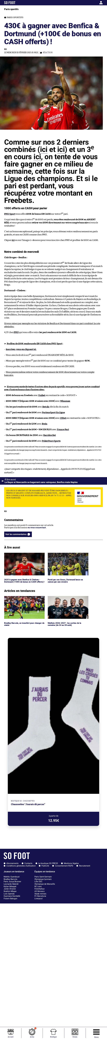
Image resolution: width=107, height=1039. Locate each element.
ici (43, 149)
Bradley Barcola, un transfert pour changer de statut (24, 598)
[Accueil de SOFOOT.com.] (17, 2)
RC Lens (38, 886)
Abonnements (12, 863)
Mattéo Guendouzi (12, 877)
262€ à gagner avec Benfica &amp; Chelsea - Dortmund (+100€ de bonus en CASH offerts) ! (24, 556)
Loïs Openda (9, 894)
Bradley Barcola (10, 879)
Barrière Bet (49, 435)
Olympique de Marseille (44, 884)
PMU (16, 332)
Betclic (45, 407)
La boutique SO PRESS (48, 863)
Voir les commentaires (15, 534)
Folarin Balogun (10, 898)
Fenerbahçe (39, 889)
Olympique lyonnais (43, 879)
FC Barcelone (40, 896)
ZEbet (63, 418)
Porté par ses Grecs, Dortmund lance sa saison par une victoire (66, 555)
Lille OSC (38, 881)
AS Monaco (39, 891)
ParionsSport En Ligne (53, 412)
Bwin (44, 424)
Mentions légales (71, 863)
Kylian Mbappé (10, 886)
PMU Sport (9, 214)
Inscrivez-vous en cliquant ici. (21, 349)
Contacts (28, 863)
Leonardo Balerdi (11, 884)
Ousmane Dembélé (12, 896)
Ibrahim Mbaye (10, 891)
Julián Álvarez (10, 889)
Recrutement (84, 866)
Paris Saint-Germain (43, 877)
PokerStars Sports (51, 441)
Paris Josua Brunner (12, 881)
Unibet (41, 395)
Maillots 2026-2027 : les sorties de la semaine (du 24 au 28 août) (64, 598)
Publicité (45, 866)
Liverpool (38, 898)
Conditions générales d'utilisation (21, 866)
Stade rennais (40, 894)
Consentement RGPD (64, 866)
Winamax (65, 401)
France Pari (63, 429)
